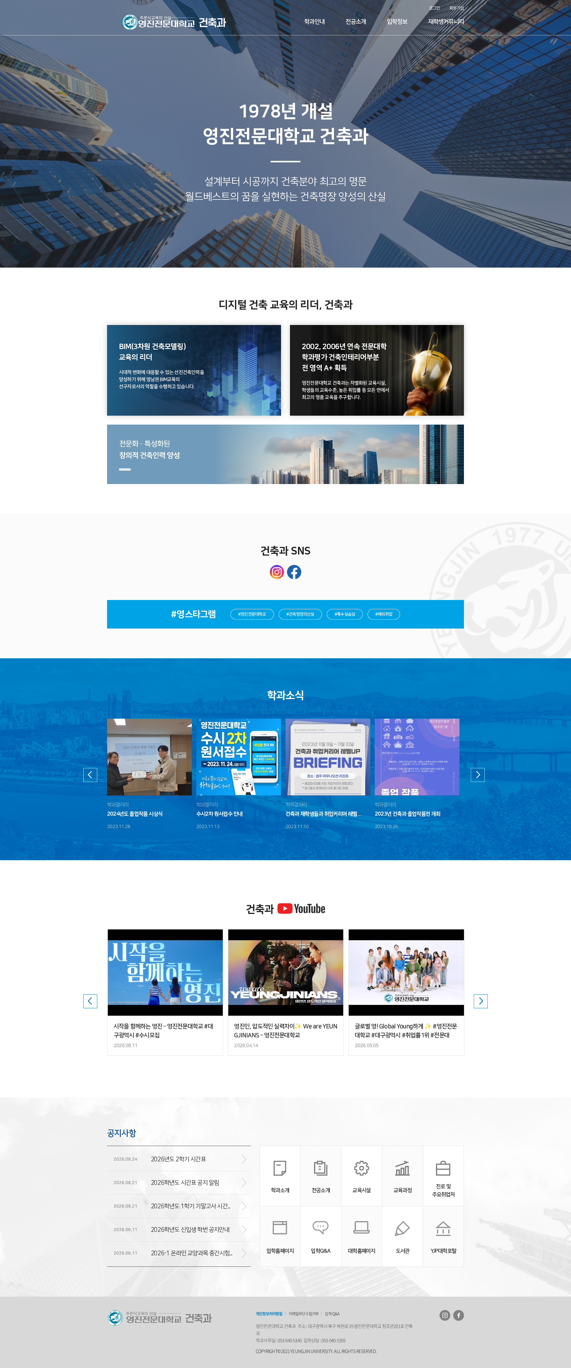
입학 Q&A (332, 1313)
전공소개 (356, 21)
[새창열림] (445, 1315)
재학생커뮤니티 (446, 21)
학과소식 (285, 695)
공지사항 (121, 1133)
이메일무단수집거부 (304, 1313)
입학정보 (397, 21)
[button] (125, 469)
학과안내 (314, 21)
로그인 (434, 8)
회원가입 (456, 8)
